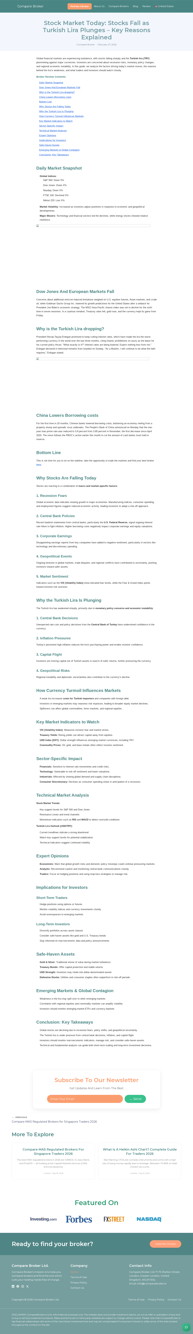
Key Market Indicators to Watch (55, 121)
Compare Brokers (119, 6)
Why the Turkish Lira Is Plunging (56, 111)
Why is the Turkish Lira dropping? (57, 92)
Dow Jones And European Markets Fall (59, 87)
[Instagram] (22, 1286)
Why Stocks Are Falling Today (55, 106)
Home (74, 1272)
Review (146, 6)
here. (39, 464)
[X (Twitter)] (27, 1286)
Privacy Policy (79, 1282)
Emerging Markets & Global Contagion (59, 150)
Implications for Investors (52, 140)
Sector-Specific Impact (51, 126)
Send (135, 1099)
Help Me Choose (165, 1243)
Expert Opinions (47, 135)
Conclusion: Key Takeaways (54, 154)
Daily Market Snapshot (51, 82)
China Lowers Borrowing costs (55, 97)
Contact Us (77, 1287)
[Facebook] (18, 1286)
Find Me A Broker (79, 6)
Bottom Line (45, 101)
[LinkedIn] (13, 1286)
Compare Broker (30, 6)
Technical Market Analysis (53, 130)
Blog (135, 6)
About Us (99, 6)
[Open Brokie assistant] (186, 1327)
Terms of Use (79, 1277)
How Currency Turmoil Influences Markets (61, 116)
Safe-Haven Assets (49, 145)
